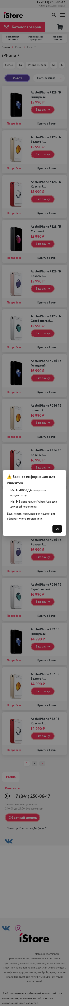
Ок (57, 529)
